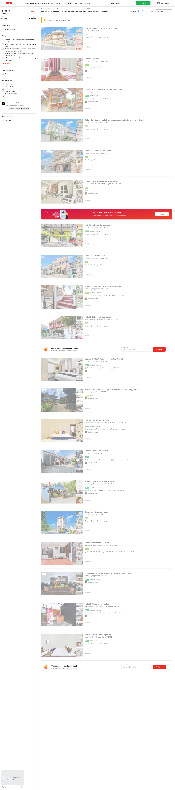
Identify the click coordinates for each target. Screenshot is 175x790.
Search (143, 3)
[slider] (3, 17)
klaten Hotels (52, 8)
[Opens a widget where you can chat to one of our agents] (12, 779)
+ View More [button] (6, 63)
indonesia (44, 8)
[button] (33, 11)
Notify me (159, 349)
